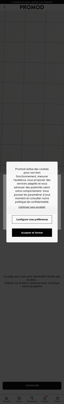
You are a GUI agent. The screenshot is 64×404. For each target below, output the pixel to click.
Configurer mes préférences (32, 219)
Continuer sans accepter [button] (32, 207)
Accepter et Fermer (32, 232)
